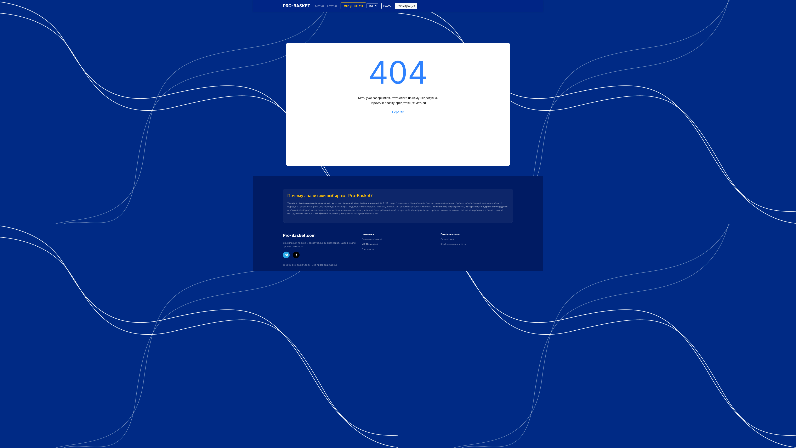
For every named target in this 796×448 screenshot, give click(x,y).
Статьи (332, 6)
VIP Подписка (370, 244)
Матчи (319, 6)
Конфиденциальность (453, 244)
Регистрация (406, 6)
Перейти (398, 112)
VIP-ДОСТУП (353, 6)
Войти (387, 6)
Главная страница (372, 239)
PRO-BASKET (296, 5)
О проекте (368, 249)
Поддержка (447, 239)
